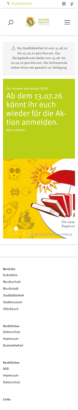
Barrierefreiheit (13, 345)
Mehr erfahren (15, 138)
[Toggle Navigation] (67, 22)
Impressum (10, 338)
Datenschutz (11, 331)
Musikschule (12, 281)
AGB (6, 368)
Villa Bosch (10, 308)
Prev (26, 233)
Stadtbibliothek (21, 3)
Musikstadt (10, 288)
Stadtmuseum (12, 302)
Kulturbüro (10, 274)
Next (32, 233)
